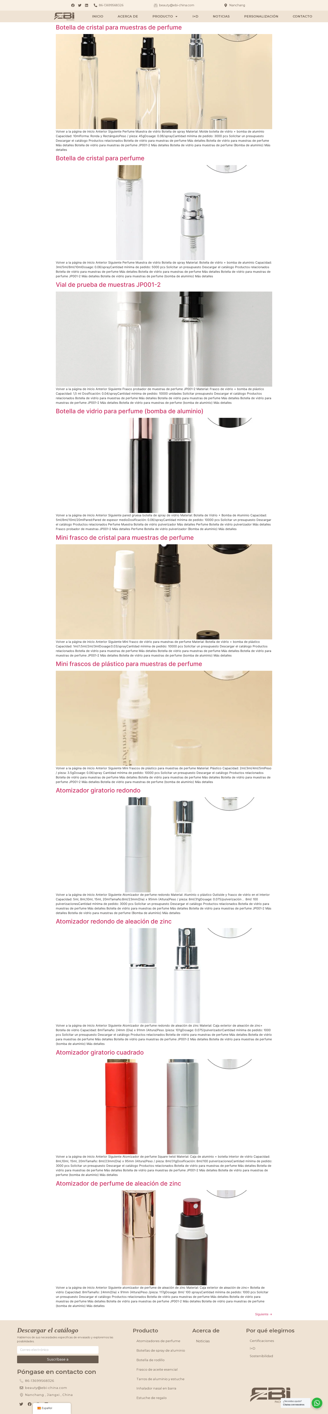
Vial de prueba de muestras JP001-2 (108, 284)
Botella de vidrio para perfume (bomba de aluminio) (129, 411)
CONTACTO (302, 16)
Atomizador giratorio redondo (98, 790)
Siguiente (263, 1314)
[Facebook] (29, 1404)
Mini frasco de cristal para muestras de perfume (125, 537)
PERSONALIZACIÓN (261, 16)
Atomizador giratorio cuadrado (100, 1052)
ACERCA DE (128, 16)
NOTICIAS (221, 16)
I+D (195, 16)
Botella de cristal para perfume (100, 158)
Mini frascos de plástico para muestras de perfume (129, 664)
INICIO (97, 16)
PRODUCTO (162, 16)
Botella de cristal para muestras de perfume (119, 27)
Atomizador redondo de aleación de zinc (114, 921)
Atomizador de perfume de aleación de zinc (118, 1183)
